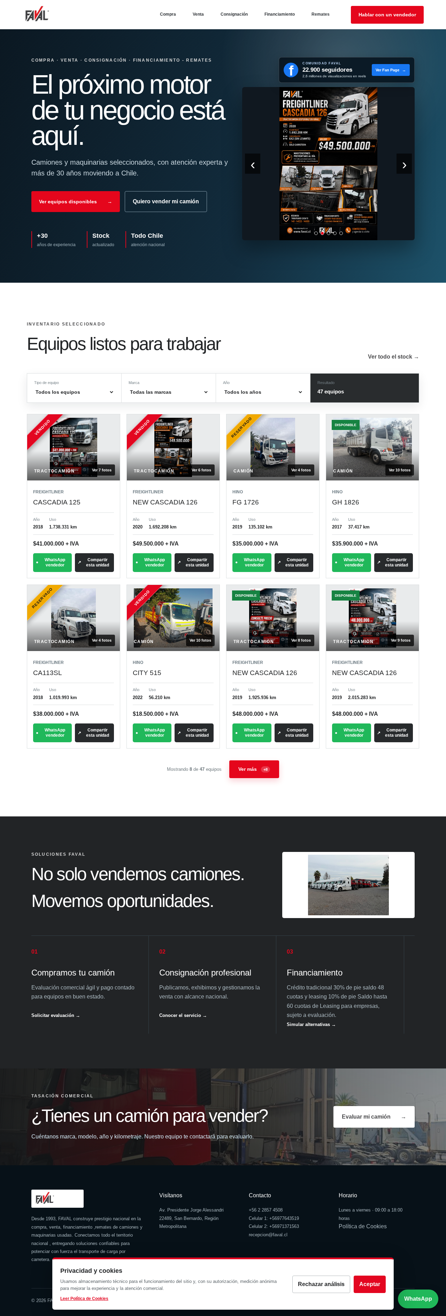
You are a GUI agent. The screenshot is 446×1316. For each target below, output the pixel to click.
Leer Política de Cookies (84, 1298)
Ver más (253, 769)
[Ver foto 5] (341, 233)
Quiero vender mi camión (166, 201)
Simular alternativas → (311, 1024)
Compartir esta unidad (97, 562)
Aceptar (369, 1284)
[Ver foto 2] (322, 233)
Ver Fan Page (391, 70)
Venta (198, 14)
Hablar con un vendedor (387, 14)
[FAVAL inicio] (48, 15)
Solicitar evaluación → (55, 1015)
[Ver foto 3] (328, 233)
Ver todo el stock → (393, 357)
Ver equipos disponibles (75, 201)
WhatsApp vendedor (55, 562)
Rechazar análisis (321, 1284)
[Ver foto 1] (316, 233)
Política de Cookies (363, 1226)
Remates (321, 14)
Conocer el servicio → (183, 1015)
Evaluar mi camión (374, 1117)
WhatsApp (418, 1299)
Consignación (234, 14)
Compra (168, 14)
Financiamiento (279, 14)
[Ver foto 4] (335, 233)
